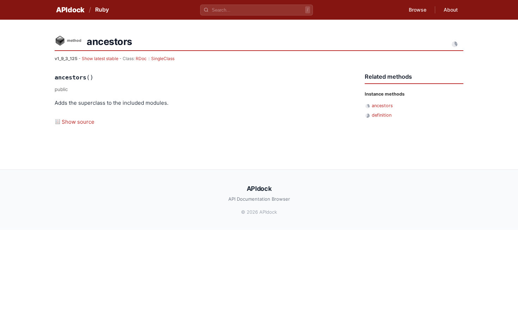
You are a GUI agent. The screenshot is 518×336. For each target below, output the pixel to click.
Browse (417, 10)
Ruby (102, 9)
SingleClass (162, 58)
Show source (78, 121)
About (451, 10)
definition (381, 115)
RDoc (141, 58)
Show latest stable (100, 58)
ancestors (382, 105)
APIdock (70, 10)
